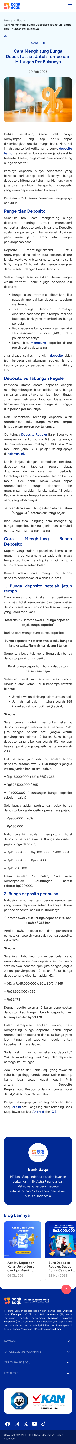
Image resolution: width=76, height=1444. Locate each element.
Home (8, 20)
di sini (57, 1329)
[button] (38, 1341)
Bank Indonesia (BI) (51, 1314)
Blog (19, 20)
